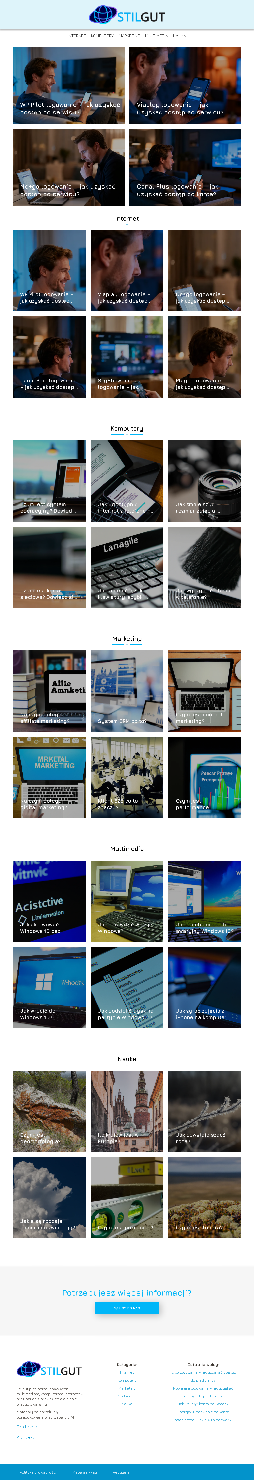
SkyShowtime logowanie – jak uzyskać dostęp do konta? (122, 384)
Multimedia (156, 35)
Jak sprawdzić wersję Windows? (125, 928)
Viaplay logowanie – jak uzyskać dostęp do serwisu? (180, 108)
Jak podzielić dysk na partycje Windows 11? (126, 1014)
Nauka (179, 35)
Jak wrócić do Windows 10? (37, 1014)
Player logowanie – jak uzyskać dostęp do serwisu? (204, 384)
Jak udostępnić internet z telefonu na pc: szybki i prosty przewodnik (126, 508)
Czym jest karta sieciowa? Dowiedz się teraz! (48, 594)
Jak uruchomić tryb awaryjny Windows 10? (204, 928)
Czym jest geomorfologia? (40, 1138)
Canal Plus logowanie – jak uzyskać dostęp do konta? (177, 190)
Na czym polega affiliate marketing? (44, 718)
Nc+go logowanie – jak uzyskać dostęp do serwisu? (67, 190)
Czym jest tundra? (199, 1227)
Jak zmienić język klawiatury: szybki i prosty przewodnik (122, 594)
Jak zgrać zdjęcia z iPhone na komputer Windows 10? (201, 1014)
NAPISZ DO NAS (127, 1308)
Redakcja (28, 1426)
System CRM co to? (122, 721)
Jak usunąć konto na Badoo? (203, 1404)
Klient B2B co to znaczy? (118, 804)
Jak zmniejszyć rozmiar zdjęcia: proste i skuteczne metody (199, 508)
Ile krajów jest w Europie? (118, 1138)
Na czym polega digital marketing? (43, 804)
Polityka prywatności (38, 1472)
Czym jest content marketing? (199, 718)
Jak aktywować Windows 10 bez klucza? (40, 928)
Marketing (129, 35)
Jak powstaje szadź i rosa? (202, 1138)
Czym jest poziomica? (125, 1227)
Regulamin (122, 1472)
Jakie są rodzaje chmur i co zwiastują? (47, 1224)
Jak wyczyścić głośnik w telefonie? (204, 594)
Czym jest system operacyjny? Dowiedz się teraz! (47, 508)
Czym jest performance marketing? (192, 804)
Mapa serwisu (84, 1472)
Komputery (102, 35)
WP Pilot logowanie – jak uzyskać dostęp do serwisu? (70, 108)
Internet (77, 35)
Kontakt (25, 1437)
